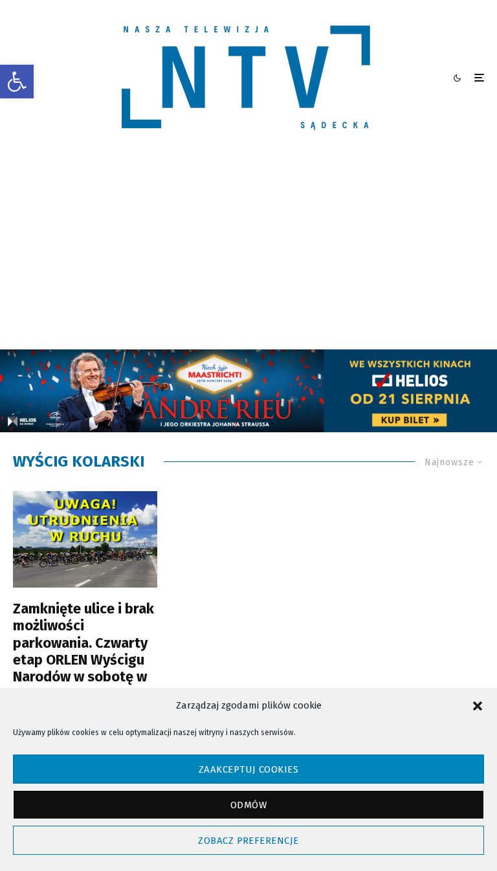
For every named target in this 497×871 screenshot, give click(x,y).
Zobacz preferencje (248, 840)
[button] (17, 81)
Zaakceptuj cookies (248, 769)
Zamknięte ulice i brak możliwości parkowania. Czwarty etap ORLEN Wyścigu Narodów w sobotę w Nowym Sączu (83, 652)
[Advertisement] (248, 252)
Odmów (248, 805)
